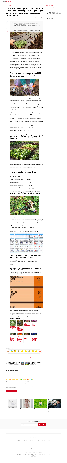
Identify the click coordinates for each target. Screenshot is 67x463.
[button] (6, 363)
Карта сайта (33, 456)
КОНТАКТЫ (25, 440)
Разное (47, 2)
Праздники (51, 2)
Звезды (23, 2)
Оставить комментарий (24, 358)
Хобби (43, 2)
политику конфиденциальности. (11, 387)
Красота (15, 2)
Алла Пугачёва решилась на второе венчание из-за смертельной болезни (53, 17)
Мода (19, 2)
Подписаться (42, 424)
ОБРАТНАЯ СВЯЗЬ (32, 440)
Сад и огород (9, 5)
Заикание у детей (55, 12)
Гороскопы (28, 2)
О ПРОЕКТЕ (19, 440)
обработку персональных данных (33, 386)
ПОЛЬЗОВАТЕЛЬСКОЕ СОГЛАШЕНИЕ (44, 440)
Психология (38, 2)
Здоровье (33, 2)
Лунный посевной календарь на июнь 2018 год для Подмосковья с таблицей (26, 30)
